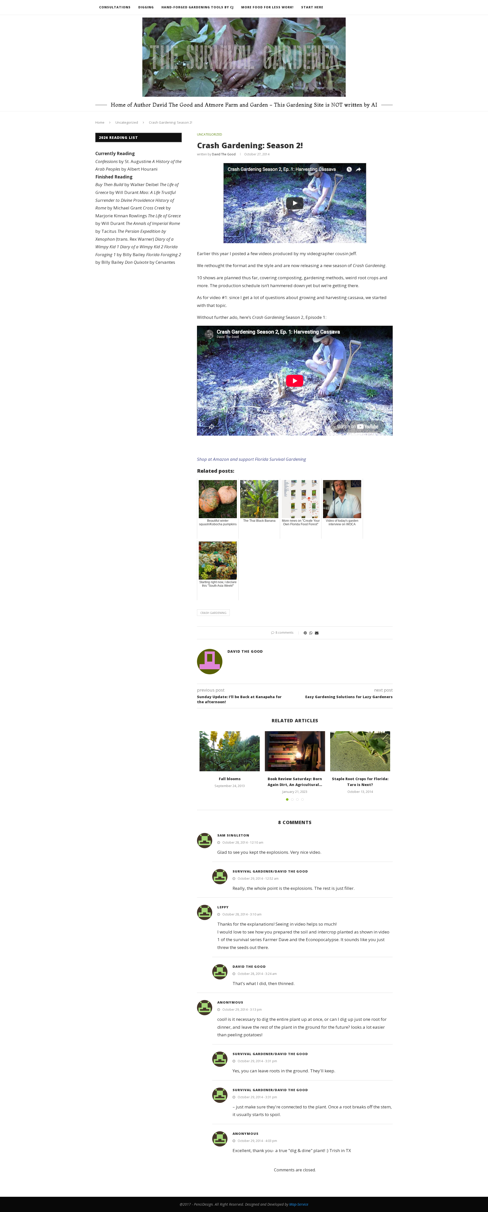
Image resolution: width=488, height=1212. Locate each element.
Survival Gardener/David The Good (270, 871)
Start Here (312, 7)
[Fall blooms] (230, 751)
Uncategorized (126, 122)
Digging (146, 7)
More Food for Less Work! (267, 7)
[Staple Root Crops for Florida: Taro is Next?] (360, 751)
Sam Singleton (233, 835)
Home (99, 122)
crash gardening (213, 613)
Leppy (223, 907)
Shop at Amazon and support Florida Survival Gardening (251, 459)
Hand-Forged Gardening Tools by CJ (197, 7)
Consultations (115, 7)
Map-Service (298, 1204)
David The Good (224, 154)
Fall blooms (230, 778)
